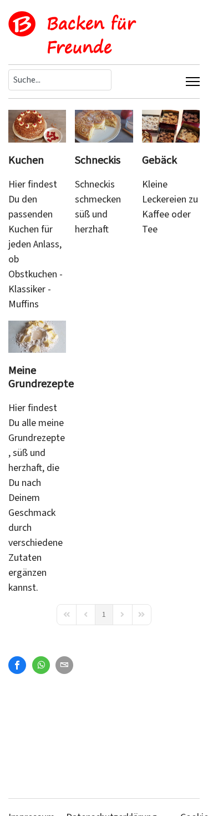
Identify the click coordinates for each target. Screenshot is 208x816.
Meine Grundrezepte (41, 377)
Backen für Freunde (91, 35)
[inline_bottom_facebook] (17, 665)
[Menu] (193, 81)
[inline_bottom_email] (64, 665)
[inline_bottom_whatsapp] (41, 665)
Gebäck (159, 160)
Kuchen (26, 160)
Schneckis (97, 160)
